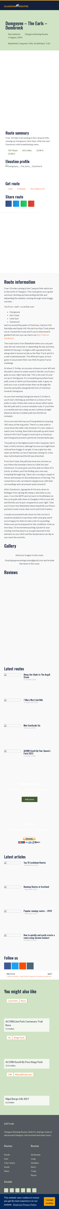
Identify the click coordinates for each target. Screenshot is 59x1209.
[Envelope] (34, 1190)
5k (9, 1037)
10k (10, 1074)
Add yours (29, 799)
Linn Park (13, 1000)
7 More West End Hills (33, 700)
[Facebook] (7, 966)
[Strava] (22, 966)
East (6, 1158)
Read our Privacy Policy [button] (24, 1205)
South (6, 1167)
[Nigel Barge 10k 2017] (29, 1087)
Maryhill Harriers (23, 1074)
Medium (35, 1163)
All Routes (35, 1154)
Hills (31, 43)
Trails (33, 1171)
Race (23, 1000)
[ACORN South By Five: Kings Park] (29, 1051)
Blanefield (13, 43)
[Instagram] (23, 1190)
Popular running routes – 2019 (38, 911)
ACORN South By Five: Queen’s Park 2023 (37, 752)
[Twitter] (15, 966)
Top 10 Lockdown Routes (35, 862)
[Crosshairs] (30, 966)
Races (33, 1175)
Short (33, 1167)
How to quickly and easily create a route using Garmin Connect (39, 936)
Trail (48, 43)
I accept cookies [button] (49, 1201)
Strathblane (39, 43)
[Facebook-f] (6, 1190)
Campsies (23, 43)
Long (33, 1158)
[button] (54, 5)
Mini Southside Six (32, 725)
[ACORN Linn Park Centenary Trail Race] (29, 1014)
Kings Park (19, 1037)
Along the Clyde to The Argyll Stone (37, 676)
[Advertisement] (29, 242)
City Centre (9, 1163)
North (7, 1154)
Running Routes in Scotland (36, 886)
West (6, 1171)
